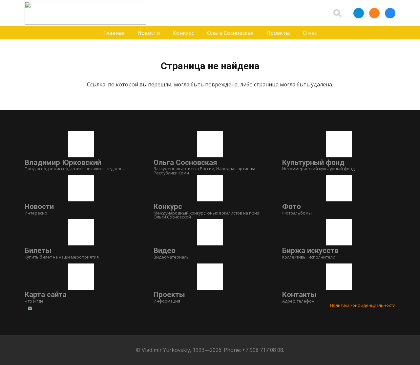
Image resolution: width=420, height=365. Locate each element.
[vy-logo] (85, 13)
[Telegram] (358, 13)
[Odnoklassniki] (374, 13)
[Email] (30, 308)
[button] (337, 13)
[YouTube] (88, 308)
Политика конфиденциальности (362, 305)
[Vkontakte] (390, 13)
